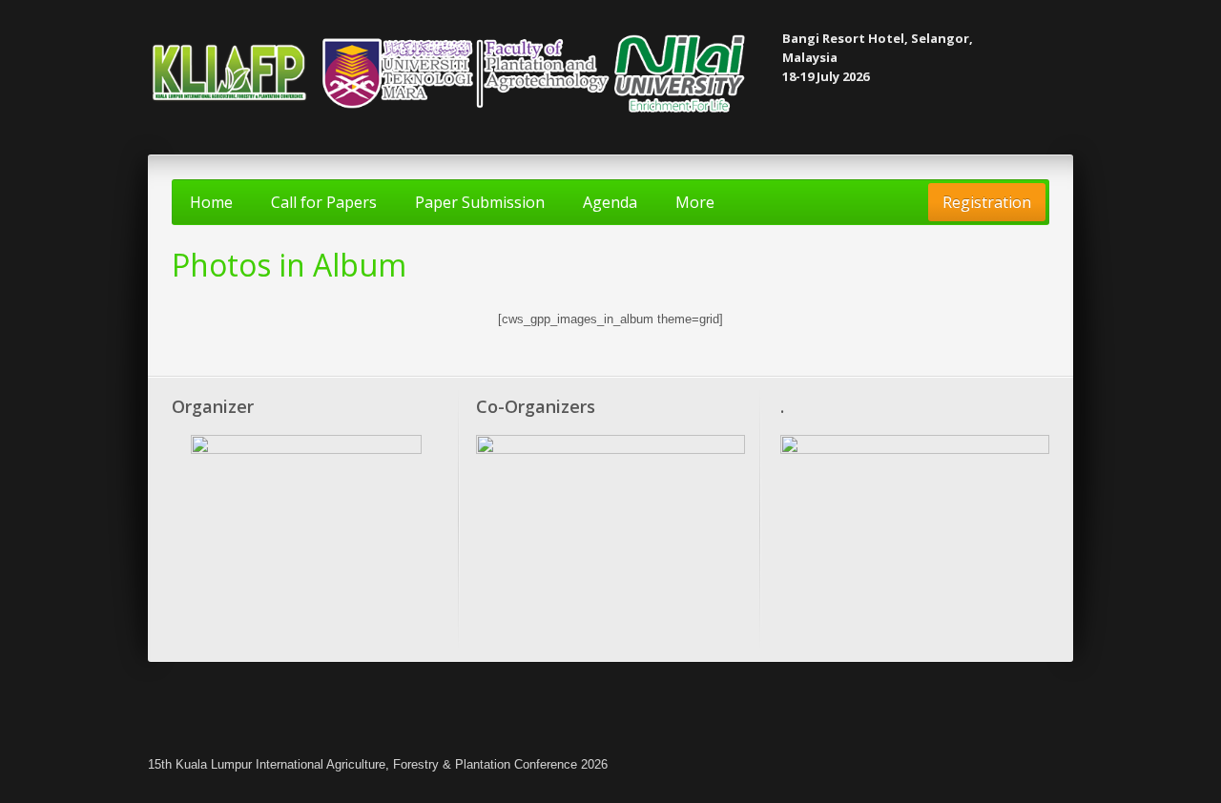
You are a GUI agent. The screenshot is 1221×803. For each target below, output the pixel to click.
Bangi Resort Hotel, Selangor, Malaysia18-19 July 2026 (877, 57)
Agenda (610, 202)
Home (211, 202)
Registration (986, 202)
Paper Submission (480, 202)
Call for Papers (324, 202)
